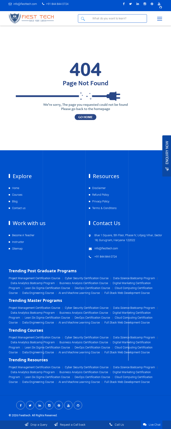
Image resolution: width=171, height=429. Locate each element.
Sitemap (17, 248)
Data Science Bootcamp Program (134, 367)
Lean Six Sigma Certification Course (47, 377)
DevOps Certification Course (92, 377)
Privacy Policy (100, 201)
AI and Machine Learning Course (79, 382)
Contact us (19, 208)
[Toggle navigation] (160, 18)
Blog (15, 201)
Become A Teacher (23, 235)
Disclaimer (99, 188)
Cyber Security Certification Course (86, 367)
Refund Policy (100, 194)
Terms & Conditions (104, 208)
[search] (84, 18)
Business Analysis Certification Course (83, 372)
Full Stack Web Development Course (127, 382)
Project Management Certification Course (34, 367)
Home (15, 188)
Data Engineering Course (38, 382)
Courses (17, 194)
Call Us (119, 424)
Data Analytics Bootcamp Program (33, 372)
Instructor (18, 242)
